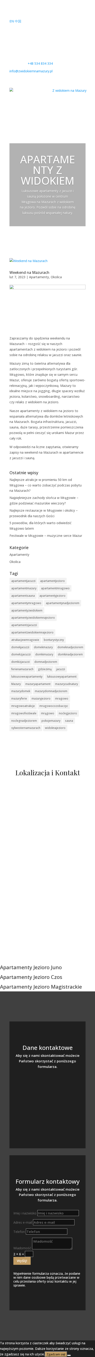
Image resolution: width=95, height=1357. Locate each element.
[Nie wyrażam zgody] (69, 1355)
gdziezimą (45, 669)
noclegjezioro (68, 713)
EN (11, 21)
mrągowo (47, 713)
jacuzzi (60, 669)
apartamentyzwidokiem (26, 610)
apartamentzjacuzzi (24, 625)
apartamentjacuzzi (23, 581)
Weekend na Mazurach (29, 272)
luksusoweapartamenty (26, 676)
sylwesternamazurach (25, 728)
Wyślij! (22, 1260)
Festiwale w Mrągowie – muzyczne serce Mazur (45, 535)
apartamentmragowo (55, 588)
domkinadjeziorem (70, 654)
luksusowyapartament (62, 676)
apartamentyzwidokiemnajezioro (33, 618)
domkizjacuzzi (20, 662)
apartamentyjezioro (52, 596)
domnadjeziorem (45, 662)
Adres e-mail (22, 1222)
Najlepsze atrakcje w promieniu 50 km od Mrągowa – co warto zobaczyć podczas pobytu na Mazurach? (45, 485)
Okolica (56, 277)
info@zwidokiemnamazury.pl (47, 1099)
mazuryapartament (37, 684)
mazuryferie (19, 698)
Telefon (19, 1231)
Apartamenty (39, 277)
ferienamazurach (22, 669)
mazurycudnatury (66, 684)
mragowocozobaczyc (53, 706)
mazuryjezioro (41, 698)
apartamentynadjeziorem (62, 603)
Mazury (16, 684)
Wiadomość (22, 1248)
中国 (18, 21)
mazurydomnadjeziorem (51, 691)
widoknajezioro (55, 728)
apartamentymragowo (26, 603)
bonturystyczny (54, 640)
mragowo (61, 698)
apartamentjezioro (52, 581)
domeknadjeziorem (70, 647)
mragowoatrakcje (23, 706)
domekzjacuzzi (21, 654)
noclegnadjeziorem (24, 721)
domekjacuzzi (20, 647)
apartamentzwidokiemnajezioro (32, 632)
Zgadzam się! (56, 1354)
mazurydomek (20, 691)
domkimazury (44, 654)
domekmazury (43, 647)
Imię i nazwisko (24, 1213)
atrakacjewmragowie (25, 640)
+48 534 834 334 (47, 1085)
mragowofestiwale (23, 713)
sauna (69, 721)
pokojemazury (51, 721)
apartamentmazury (23, 588)
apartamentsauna (23, 596)
